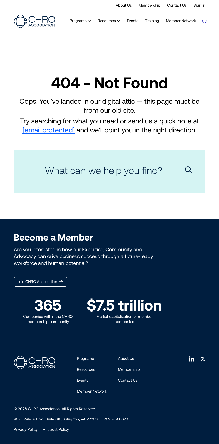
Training (152, 21)
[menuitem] (26, 429)
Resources (86, 369)
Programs (85, 358)
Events (132, 21)
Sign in (199, 5)
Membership (149, 5)
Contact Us (177, 5)
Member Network (181, 21)
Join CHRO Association (37, 282)
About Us (124, 5)
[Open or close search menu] (204, 21)
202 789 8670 (116, 419)
